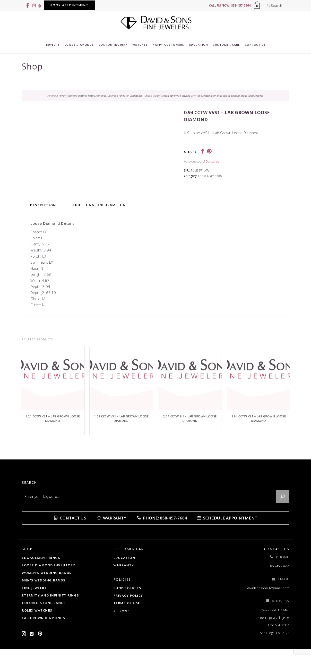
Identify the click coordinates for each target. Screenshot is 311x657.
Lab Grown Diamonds (43, 618)
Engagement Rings (41, 557)
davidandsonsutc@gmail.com (268, 588)
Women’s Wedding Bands (47, 573)
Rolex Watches (37, 610)
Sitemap (121, 610)
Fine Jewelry (34, 588)
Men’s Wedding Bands (44, 580)
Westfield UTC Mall (275, 610)
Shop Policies (127, 588)
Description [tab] (43, 205)
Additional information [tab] (99, 205)
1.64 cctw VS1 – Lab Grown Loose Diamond (258, 418)
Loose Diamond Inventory (48, 565)
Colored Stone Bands (44, 603)
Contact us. (213, 161)
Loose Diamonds (210, 176)
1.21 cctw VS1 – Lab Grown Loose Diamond (52, 418)
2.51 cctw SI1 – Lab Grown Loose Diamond (190, 418)
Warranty (114, 518)
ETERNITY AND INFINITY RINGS (50, 595)
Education (124, 557)
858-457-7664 (279, 566)
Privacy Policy (128, 595)
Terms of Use (126, 603)
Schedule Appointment (229, 518)
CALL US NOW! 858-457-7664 (230, 5)
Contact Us (72, 518)
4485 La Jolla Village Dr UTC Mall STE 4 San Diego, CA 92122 (273, 625)
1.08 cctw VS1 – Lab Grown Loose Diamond (121, 418)
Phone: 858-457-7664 (164, 518)
